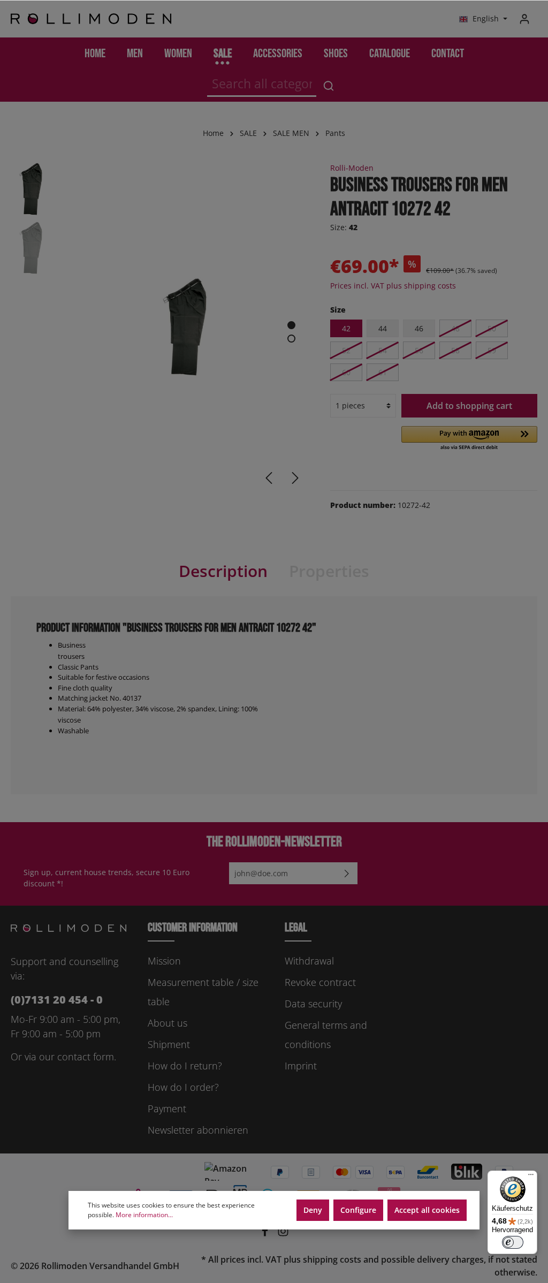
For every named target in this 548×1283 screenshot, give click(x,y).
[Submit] (346, 873)
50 (492, 328)
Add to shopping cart (469, 406)
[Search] (328, 86)
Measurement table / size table (203, 992)
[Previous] (268, 478)
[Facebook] (266, 1234)
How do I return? (185, 1065)
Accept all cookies (427, 1210)
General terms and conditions (326, 1035)
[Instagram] (283, 1234)
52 (346, 350)
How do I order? (183, 1087)
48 (455, 328)
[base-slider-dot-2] (291, 339)
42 (346, 328)
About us (167, 1022)
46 (419, 328)
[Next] (295, 478)
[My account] (524, 18)
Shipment (169, 1044)
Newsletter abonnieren (198, 1129)
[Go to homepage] (91, 19)
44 (382, 328)
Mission (164, 960)
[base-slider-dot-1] (291, 325)
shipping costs (332, 1259)
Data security (313, 1003)
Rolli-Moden (352, 168)
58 (455, 350)
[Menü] (530, 1177)
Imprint (301, 1065)
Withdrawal (309, 960)
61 (382, 372)
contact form (85, 1056)
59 (492, 350)
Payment (167, 1108)
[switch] (512, 1242)
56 (419, 350)
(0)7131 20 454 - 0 (57, 999)
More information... (144, 1214)
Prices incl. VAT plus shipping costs (393, 285)
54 (382, 350)
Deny (312, 1210)
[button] (469, 439)
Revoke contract (320, 982)
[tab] (223, 571)
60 (346, 372)
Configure (358, 1210)
